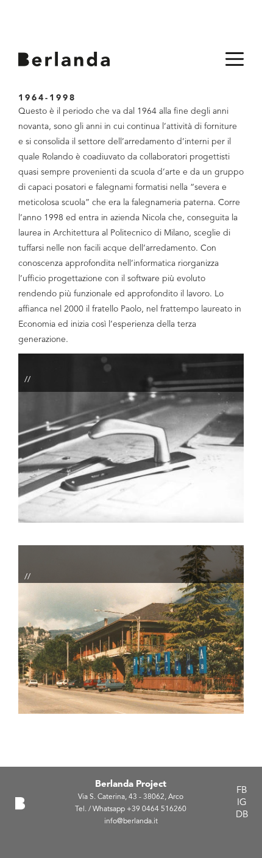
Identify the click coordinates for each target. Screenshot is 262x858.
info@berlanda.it (131, 821)
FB (241, 790)
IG (242, 802)
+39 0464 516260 (156, 809)
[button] (131, 449)
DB (242, 815)
